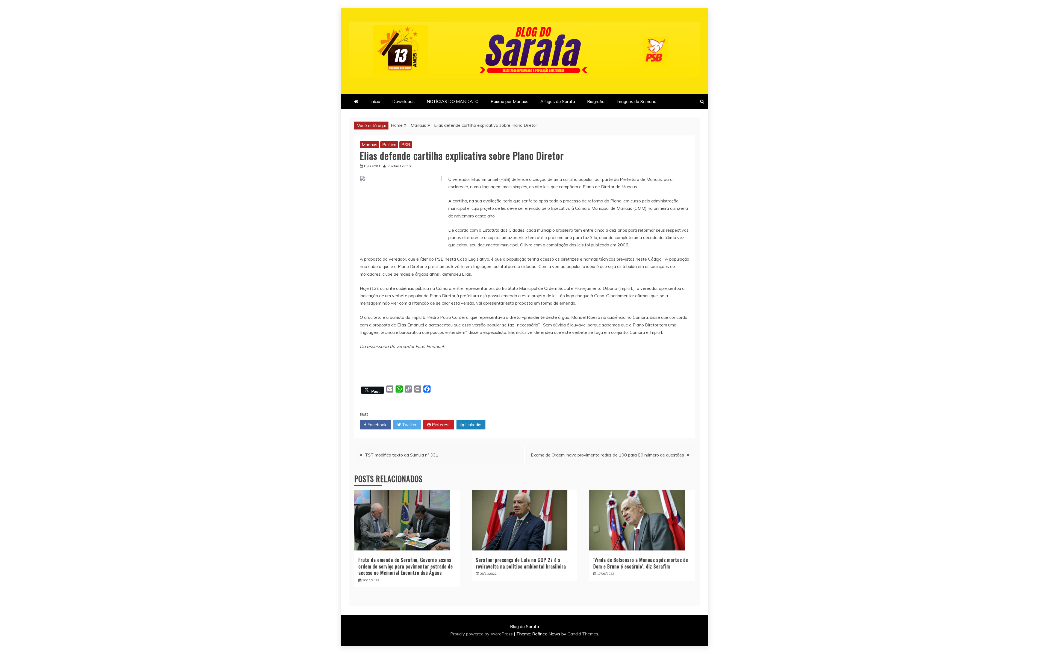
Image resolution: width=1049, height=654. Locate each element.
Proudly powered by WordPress (482, 634)
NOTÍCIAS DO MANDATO (453, 101)
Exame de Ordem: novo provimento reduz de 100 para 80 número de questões (607, 455)
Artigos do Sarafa (557, 101)
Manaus (369, 144)
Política (389, 144)
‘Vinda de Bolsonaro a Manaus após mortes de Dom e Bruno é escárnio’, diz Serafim (640, 563)
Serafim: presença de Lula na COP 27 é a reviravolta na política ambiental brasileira (521, 563)
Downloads (403, 101)
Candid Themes (582, 634)
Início (375, 101)
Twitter (409, 424)
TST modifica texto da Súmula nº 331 (401, 455)
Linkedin (472, 424)
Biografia (596, 101)
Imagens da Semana (636, 101)
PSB (405, 144)
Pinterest (440, 424)
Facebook (376, 424)
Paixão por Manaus (509, 101)
